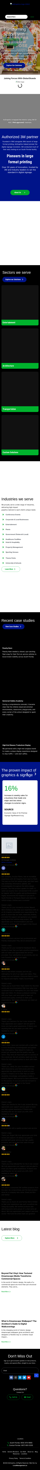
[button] (2, 47)
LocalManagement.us (20, 1465)
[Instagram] (16, 1377)
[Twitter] (24, 1377)
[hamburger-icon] (32, 17)
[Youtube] (29, 1377)
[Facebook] (11, 1377)
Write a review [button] (6, 862)
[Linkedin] (20, 1377)
